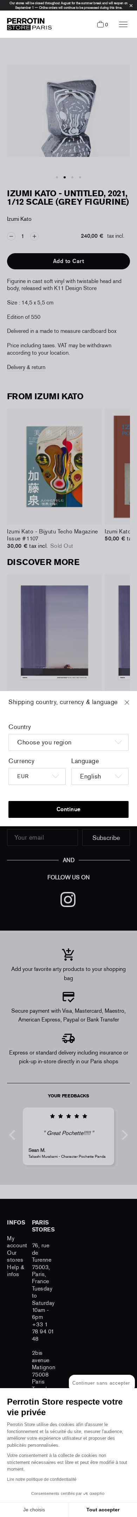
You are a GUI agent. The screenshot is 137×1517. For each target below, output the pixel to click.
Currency (21, 761)
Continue (69, 809)
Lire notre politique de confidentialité (42, 1479)
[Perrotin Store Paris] (28, 24)
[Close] (133, 706)
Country (19, 727)
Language (85, 761)
